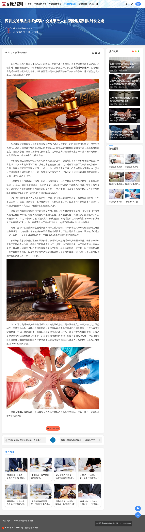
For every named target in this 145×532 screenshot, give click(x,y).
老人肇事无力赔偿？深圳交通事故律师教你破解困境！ (65, 478)
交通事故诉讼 (40, 3)
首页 (30, 3)
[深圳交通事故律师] (13, 4)
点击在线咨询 (54, 428)
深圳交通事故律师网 (24, 28)
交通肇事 (83, 3)
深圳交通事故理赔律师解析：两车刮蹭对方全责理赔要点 (124, 133)
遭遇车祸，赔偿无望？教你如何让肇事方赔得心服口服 (16, 478)
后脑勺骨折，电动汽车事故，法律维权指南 (65, 502)
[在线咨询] (138, 508)
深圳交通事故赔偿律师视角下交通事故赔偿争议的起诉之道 (124, 65)
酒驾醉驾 (93, 3)
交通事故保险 (70, 3)
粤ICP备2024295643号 (14, 527)
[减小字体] (93, 52)
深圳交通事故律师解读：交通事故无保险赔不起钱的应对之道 (81, 440)
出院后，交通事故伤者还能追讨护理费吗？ (89, 476)
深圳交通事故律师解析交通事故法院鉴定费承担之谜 (124, 99)
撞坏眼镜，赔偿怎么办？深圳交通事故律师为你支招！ (16, 504)
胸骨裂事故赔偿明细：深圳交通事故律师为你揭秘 (40, 504)
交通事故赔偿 (55, 3)
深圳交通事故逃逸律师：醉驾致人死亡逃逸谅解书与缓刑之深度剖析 (124, 82)
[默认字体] (96, 52)
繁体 (138, 4)
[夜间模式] (132, 4)
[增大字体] (99, 52)
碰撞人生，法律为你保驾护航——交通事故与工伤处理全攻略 (89, 504)
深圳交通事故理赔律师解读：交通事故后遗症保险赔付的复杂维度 (27, 440)
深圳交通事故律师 (25, 520)
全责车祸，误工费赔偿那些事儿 (40, 476)
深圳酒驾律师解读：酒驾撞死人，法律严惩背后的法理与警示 (124, 116)
